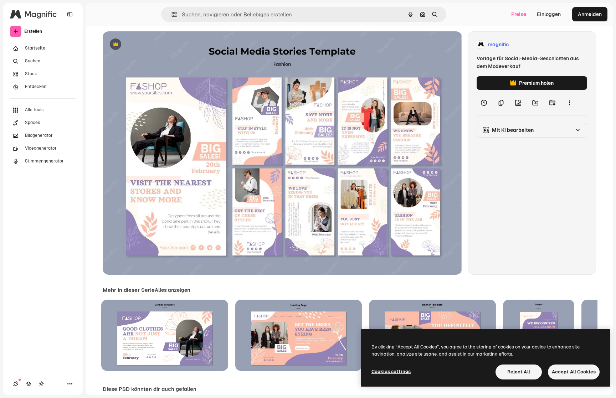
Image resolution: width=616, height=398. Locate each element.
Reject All (518, 372)
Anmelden (590, 14)
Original (148, 44)
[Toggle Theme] (41, 383)
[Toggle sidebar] (70, 14)
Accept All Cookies (574, 372)
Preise (518, 14)
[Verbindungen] (15, 383)
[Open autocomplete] (171, 14)
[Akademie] (28, 383)
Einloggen (549, 14)
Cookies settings (391, 371)
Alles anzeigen (172, 290)
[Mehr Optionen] (569, 102)
